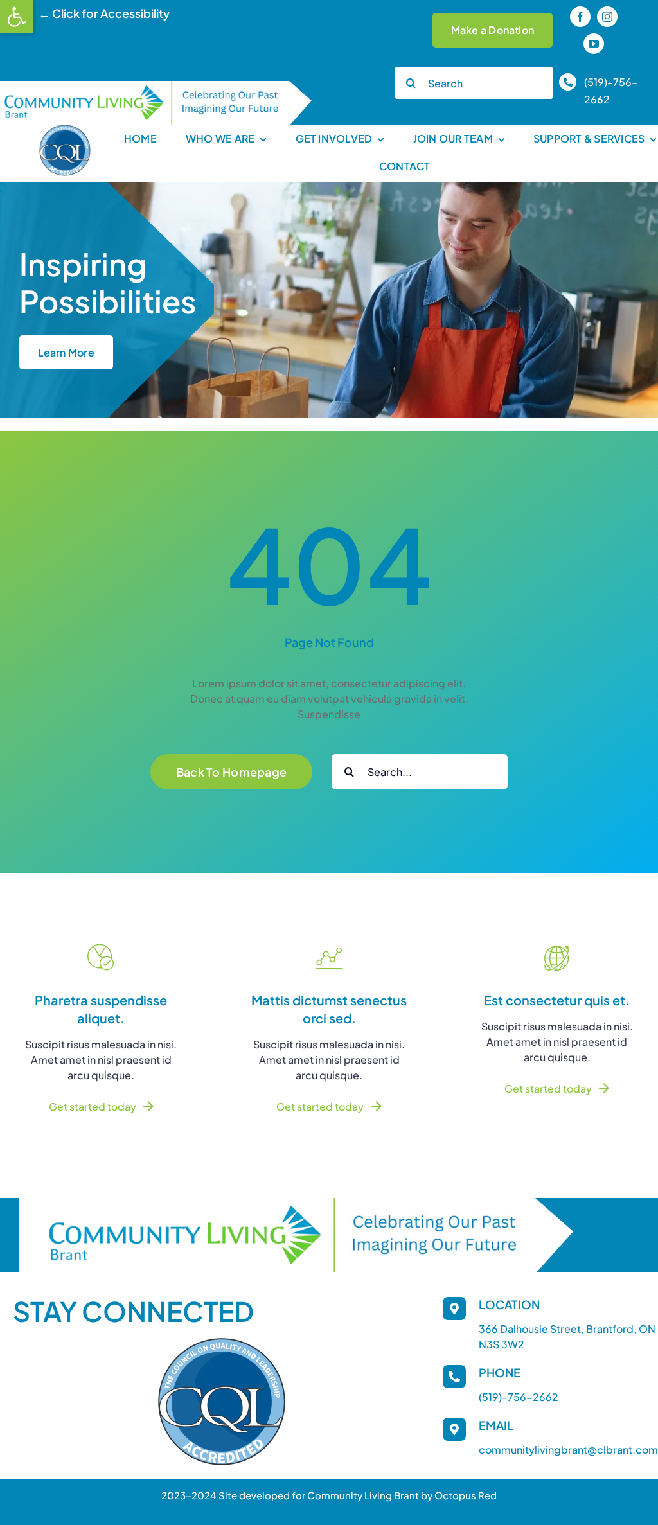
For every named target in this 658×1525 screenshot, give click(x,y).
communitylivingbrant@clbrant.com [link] (568, 1449)
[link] (16, 16)
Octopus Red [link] (465, 1495)
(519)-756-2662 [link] (518, 1397)
